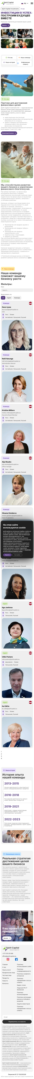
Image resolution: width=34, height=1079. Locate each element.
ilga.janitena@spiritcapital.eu (10, 610)
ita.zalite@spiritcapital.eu (9, 708)
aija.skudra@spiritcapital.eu (10, 464)
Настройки (17, 555)
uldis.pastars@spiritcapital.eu (11, 659)
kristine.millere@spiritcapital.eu (11, 413)
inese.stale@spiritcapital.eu (10, 560)
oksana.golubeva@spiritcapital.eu (12, 515)
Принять (7, 555)
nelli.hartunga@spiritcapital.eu (11, 361)
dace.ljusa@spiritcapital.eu (10, 309)
